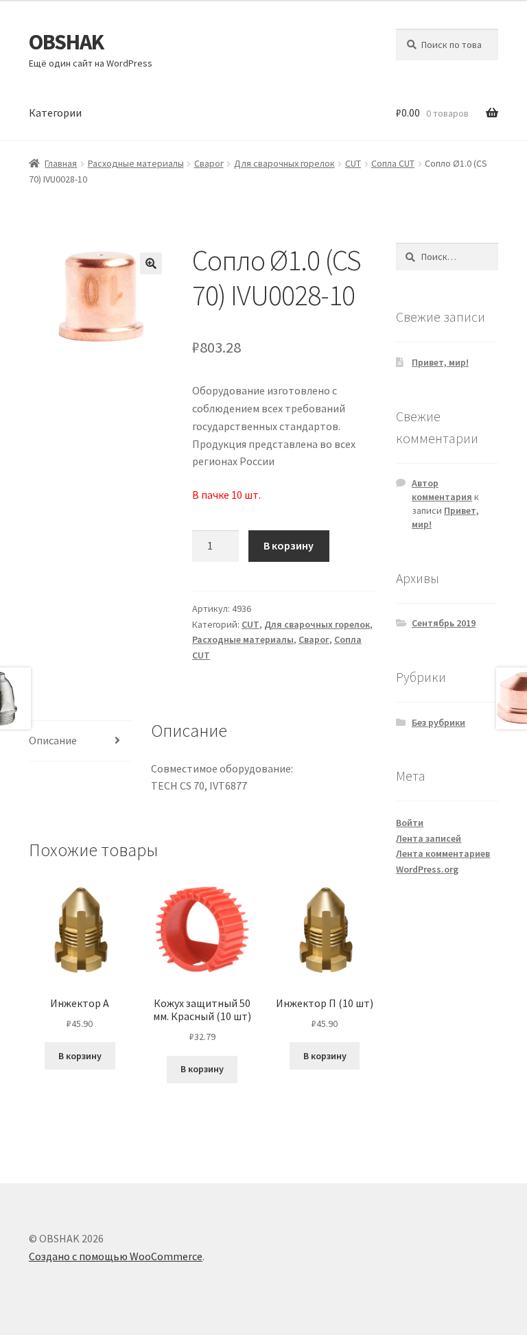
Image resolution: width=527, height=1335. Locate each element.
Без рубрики (438, 722)
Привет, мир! (440, 362)
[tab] (80, 741)
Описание (53, 740)
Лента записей (428, 838)
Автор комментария (442, 490)
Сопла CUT (392, 163)
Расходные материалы (136, 163)
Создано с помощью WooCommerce (115, 1256)
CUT (353, 163)
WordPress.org (427, 869)
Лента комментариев (443, 853)
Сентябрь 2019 (444, 623)
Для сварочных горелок (284, 163)
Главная (61, 163)
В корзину (289, 545)
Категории (55, 112)
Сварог (209, 163)
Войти (409, 822)
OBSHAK (66, 42)
